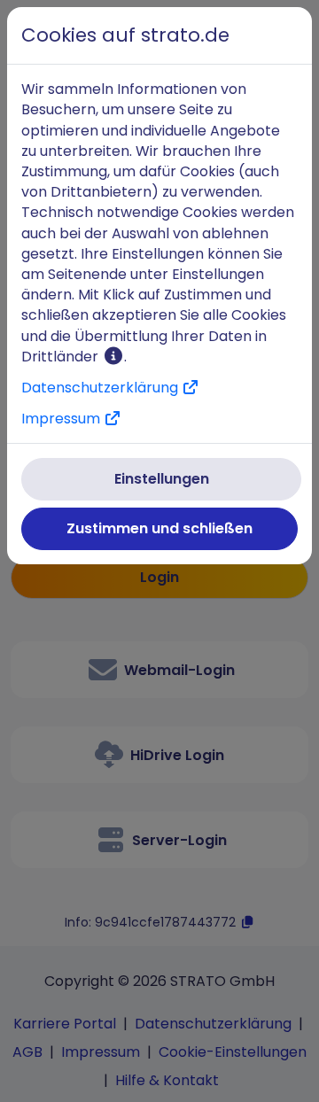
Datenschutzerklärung (101, 387)
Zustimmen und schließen (159, 528)
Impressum (62, 418)
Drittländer (61, 356)
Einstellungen (161, 479)
